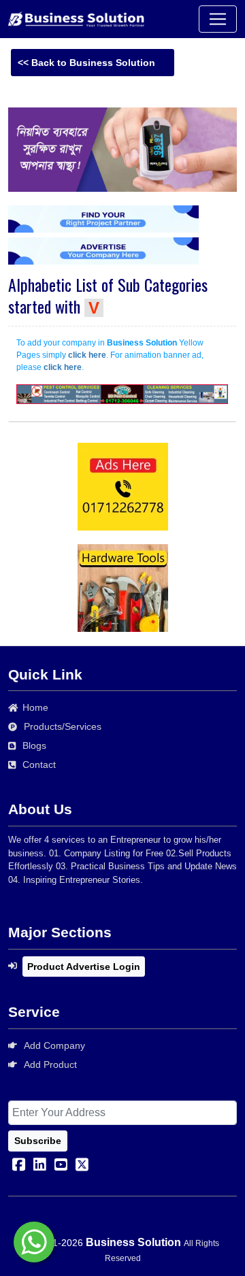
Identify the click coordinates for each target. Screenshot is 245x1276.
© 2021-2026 (55, 1242)
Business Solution (133, 1242)
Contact (39, 764)
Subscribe (37, 1140)
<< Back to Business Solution (86, 62)
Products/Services (62, 726)
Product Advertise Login (83, 966)
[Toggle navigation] (218, 19)
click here (87, 355)
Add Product (50, 1064)
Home (35, 707)
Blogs (34, 745)
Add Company (54, 1045)
